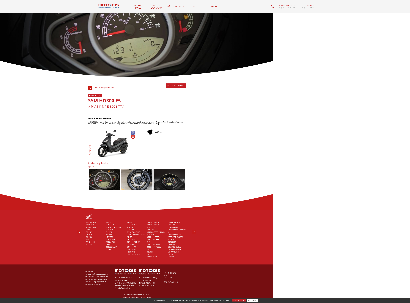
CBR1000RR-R (173, 227)
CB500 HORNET (153, 257)
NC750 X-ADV (132, 225)
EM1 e (88, 239)
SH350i (109, 234)
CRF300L (109, 244)
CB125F (89, 232)
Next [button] (183, 179)
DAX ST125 (90, 225)
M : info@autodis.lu (122, 288)
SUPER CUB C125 (92, 222)
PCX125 (89, 244)
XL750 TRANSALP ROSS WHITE (136, 235)
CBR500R (171, 244)
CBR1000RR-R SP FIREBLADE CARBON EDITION (175, 237)
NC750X (130, 227)
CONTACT (172, 277)
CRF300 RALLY (111, 247)
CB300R (150, 252)
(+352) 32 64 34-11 (307, 8)
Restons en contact (129, 297)
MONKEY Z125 (91, 227)
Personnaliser (252, 300)
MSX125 (89, 230)
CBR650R (171, 225)
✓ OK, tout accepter (239, 300)
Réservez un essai (176, 85)
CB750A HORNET (174, 249)
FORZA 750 (110, 242)
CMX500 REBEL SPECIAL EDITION (156, 233)
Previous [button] (89, 179)
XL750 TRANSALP (133, 232)
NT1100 (171, 257)
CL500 (149, 254)
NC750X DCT (132, 230)
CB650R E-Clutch (174, 247)
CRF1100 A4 (131, 247)
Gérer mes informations (143, 297)
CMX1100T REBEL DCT (154, 248)
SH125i (109, 232)
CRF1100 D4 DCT (133, 254)
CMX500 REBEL (153, 230)
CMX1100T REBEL (154, 244)
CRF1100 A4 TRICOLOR (131, 250)
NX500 (108, 249)
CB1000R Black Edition (173, 253)
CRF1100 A (131, 239)
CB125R (89, 234)
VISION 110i (90, 242)
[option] (136, 179)
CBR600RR (172, 242)
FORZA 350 (110, 239)
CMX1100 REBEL (153, 237)
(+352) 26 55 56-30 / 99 (286, 8)
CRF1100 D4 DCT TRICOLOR (153, 226)
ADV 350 (109, 237)
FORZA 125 (110, 225)
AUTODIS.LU (173, 282)
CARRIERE (172, 273)
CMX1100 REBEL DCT (153, 240)
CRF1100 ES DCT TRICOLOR (133, 243)
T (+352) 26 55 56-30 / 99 (124, 285)
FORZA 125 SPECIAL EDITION (114, 228)
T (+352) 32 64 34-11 (147, 283)
